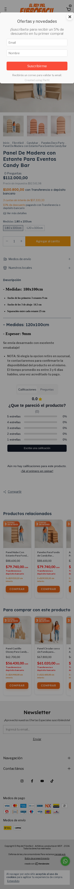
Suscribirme (37, 66)
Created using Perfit (37, 80)
